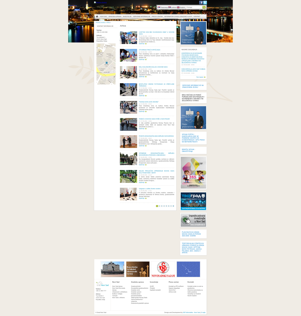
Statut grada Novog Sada (139, 297)
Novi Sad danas (117, 286)
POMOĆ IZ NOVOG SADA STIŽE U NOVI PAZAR (154, 119)
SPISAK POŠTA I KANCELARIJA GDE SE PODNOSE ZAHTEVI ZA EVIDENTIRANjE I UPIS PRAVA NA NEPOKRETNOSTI (193, 138)
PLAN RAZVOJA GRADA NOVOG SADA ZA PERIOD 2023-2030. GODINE (191, 234)
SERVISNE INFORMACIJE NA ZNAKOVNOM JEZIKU (193, 86)
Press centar (157, 16)
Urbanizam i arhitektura (119, 292)
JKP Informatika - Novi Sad (191, 312)
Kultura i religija (117, 294)
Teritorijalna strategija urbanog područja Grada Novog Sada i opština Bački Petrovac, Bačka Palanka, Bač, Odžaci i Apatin (193, 248)
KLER (152, 286)
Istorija (114, 290)
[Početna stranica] (100, 2)
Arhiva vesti (172, 292)
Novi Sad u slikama (118, 297)
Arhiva (108, 22)
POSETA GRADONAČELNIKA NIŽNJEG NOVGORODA (156, 136)
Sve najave (200, 77)
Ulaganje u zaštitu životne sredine (149, 189)
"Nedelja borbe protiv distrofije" (149, 102)
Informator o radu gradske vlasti (178, 16)
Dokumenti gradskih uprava (140, 303)
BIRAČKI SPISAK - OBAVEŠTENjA (188, 150)
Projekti (152, 288)
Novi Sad (103, 16)
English (182, 7)
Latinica (173, 7)
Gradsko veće (135, 290)
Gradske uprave (136, 292)
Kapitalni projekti (155, 290)
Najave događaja (189, 49)
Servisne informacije (141, 16)
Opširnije (142, 43)
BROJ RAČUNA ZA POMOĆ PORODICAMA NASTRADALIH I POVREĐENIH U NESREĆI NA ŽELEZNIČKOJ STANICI (193, 98)
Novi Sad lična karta (118, 288)
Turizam (114, 296)
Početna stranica (97, 16)
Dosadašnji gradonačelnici (139, 288)
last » (173, 206)
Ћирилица (164, 7)
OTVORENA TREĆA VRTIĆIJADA (149, 50)
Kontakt (197, 16)
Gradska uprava (115, 16)
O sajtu (203, 312)
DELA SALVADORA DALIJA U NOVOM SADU (153, 67)
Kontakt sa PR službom (176, 286)
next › (171, 206)
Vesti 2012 (172, 290)
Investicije (127, 16)
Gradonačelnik (136, 286)
